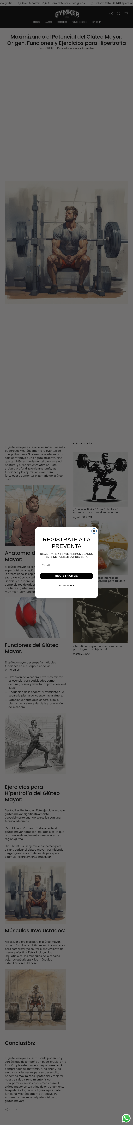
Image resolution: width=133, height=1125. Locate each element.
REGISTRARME (66, 575)
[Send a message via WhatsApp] (126, 1118)
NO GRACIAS (66, 585)
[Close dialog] (94, 531)
